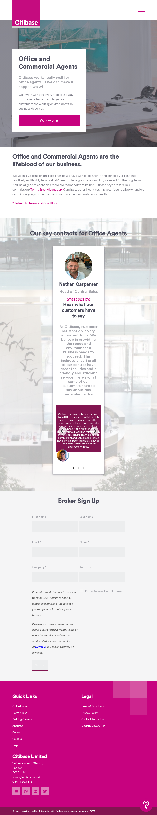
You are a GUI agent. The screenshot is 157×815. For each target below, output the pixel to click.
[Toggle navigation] (141, 10)
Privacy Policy (89, 712)
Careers (17, 739)
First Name (40, 517)
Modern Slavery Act (93, 725)
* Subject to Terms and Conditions (35, 203)
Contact (17, 732)
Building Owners (22, 719)
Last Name (87, 517)
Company (39, 567)
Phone (84, 542)
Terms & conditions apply (47, 189)
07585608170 (78, 300)
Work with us (49, 120)
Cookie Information (92, 719)
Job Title (85, 567)
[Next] (94, 431)
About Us (17, 725)
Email (36, 542)
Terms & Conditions (93, 706)
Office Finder (20, 706)
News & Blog (19, 712)
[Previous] (62, 431)
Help (15, 745)
